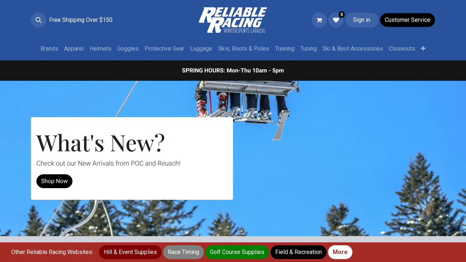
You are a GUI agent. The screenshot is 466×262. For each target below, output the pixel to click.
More (340, 252)
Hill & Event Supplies (130, 252)
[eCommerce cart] (319, 20)
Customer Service (407, 19)
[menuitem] (49, 48)
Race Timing (183, 252)
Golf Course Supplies (237, 252)
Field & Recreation (298, 252)
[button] (38, 20)
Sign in (361, 19)
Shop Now (54, 181)
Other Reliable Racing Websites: (52, 252)
